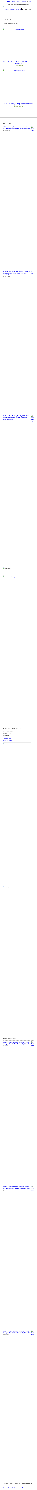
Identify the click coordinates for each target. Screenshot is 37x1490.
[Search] (21, 9)
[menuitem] (8, 1)
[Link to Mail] (27, 1485)
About (18, 1)
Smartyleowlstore (16, 577)
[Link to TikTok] (32, 1485)
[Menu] (26, 9)
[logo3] (15, 9)
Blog (30, 1)
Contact (24, 1)
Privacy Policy (7, 738)
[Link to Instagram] (30, 1485)
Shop (13, 1)
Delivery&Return (7, 740)
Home (8, 1)
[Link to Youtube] (24, 1485)
